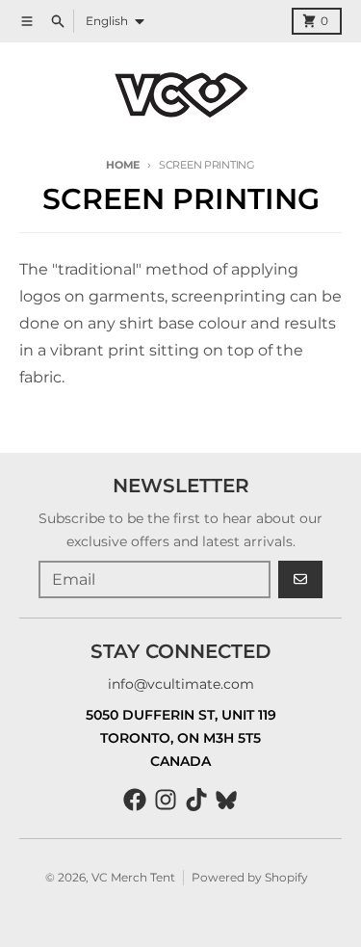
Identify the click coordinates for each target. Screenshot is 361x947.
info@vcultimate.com (181, 684)
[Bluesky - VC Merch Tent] (227, 799)
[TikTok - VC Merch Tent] (196, 799)
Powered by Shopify (250, 877)
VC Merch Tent (133, 877)
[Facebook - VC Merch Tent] (134, 799)
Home (123, 164)
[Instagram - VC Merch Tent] (165, 799)
